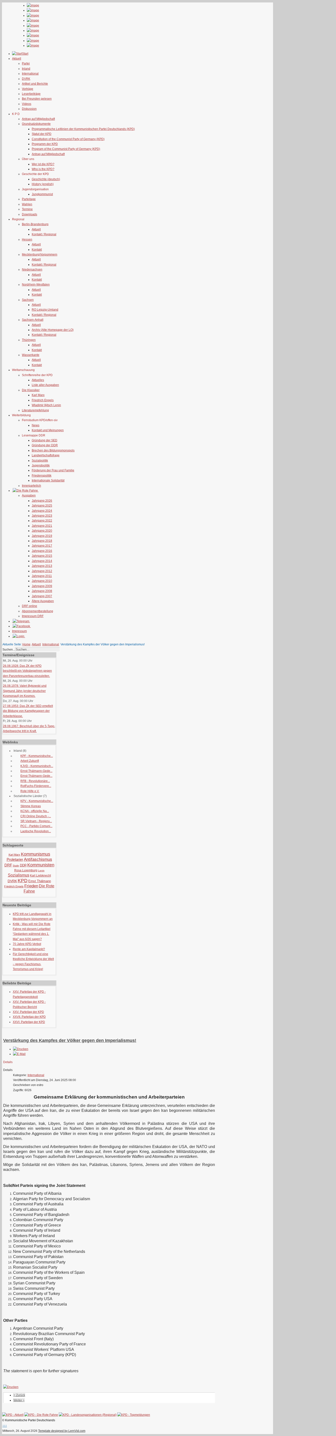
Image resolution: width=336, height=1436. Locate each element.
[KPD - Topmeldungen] (133, 1415)
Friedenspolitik (41, 475)
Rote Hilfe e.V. (29, 791)
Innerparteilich (31, 485)
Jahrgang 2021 (42, 525)
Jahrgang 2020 (42, 530)
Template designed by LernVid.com (61, 1431)
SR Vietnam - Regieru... (36, 821)
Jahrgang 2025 (42, 505)
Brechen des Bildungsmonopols (53, 450)
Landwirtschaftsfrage (46, 455)
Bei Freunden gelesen (37, 98)
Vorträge (27, 89)
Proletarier (15, 859)
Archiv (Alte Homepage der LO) (53, 330)
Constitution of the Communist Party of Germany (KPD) (68, 139)
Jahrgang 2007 (42, 596)
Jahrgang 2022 (42, 520)
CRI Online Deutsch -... (35, 816)
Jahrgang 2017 (42, 545)
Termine (27, 209)
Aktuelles (38, 380)
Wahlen (27, 204)
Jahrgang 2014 (42, 561)
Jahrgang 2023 (42, 515)
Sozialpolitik (40, 460)
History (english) (43, 184)
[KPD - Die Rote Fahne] (41, 1415)
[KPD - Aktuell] (13, 1415)
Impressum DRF (33, 616)
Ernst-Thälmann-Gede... (36, 771)
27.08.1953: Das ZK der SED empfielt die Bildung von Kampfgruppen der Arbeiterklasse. (28, 711)
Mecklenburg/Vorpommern (39, 254)
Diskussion (29, 109)
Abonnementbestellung (37, 611)
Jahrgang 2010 (42, 581)
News (35, 425)
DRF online (29, 606)
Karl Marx (38, 395)
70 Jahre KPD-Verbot (27, 944)
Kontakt (37, 249)
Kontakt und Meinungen (48, 430)
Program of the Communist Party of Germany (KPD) (66, 149)
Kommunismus (35, 854)
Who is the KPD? (43, 169)
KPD (23, 880)
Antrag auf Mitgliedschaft (38, 119)
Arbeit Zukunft (29, 761)
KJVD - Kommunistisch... (36, 766)
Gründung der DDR (45, 445)
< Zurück (19, 1395)
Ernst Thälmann (39, 881)
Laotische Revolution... (35, 831)
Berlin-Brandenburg (35, 224)
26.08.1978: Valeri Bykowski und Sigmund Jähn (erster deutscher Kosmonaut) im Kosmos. (24, 691)
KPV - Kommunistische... (36, 801)
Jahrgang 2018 (42, 540)
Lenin (41, 870)
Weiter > (19, 1400)
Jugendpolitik (41, 465)
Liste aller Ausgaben (45, 385)
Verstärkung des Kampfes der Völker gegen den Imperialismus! (69, 1040)
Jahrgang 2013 (42, 566)
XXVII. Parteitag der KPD (29, 1017)
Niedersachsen (32, 269)
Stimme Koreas (30, 806)
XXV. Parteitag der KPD (28, 1012)
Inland (26, 68)
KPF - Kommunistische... (36, 756)
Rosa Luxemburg (25, 870)
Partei (26, 63)
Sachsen (28, 300)
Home (26, 644)
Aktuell (36, 229)
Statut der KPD (41, 134)
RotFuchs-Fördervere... (35, 786)
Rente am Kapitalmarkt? (29, 949)
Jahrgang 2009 (42, 586)
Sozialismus (18, 875)
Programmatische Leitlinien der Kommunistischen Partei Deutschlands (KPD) (83, 129)
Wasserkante (30, 355)
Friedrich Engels (43, 400)
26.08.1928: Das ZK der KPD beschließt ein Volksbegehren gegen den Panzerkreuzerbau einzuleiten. (27, 671)
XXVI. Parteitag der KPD (29, 1022)
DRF (8, 865)
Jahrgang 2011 (42, 576)
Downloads (29, 214)
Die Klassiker (31, 390)
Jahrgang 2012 (42, 571)
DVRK (26, 78)
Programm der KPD (45, 144)
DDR (23, 865)
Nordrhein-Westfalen (36, 284)
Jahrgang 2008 (42, 591)
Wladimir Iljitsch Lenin (46, 405)
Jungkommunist (42, 194)
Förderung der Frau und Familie (53, 470)
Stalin (16, 865)
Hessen (27, 239)
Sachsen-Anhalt (32, 319)
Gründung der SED (44, 440)
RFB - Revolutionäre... (35, 781)
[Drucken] (20, 1049)
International (30, 73)
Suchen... (8, 649)
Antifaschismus (38, 859)
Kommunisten (40, 864)
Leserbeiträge (31, 94)
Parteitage (29, 199)
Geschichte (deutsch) (46, 179)
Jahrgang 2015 (42, 556)
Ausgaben (29, 495)
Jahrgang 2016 (42, 551)
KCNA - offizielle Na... (34, 811)
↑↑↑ (4, 1425)
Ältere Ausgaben (43, 601)
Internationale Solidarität (48, 480)
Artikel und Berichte (35, 83)
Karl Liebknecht (40, 875)
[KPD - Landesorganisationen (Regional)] (88, 1415)
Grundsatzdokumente (36, 124)
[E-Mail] (19, 1054)
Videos (26, 104)
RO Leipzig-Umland (45, 309)
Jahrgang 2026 (42, 500)
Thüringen (29, 340)
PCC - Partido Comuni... (36, 826)
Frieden (31, 886)
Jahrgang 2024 (42, 510)
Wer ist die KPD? (43, 164)
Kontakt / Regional (44, 234)
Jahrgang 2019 (42, 536)
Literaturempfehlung (35, 410)
